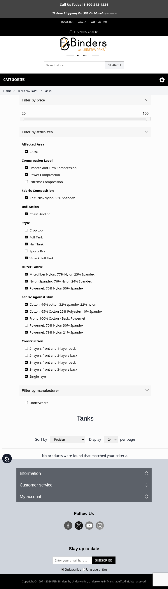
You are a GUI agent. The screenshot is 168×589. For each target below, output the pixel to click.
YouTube (89, 525)
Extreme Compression (46, 182)
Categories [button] (14, 79)
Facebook (68, 525)
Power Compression (45, 175)
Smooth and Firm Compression (53, 168)
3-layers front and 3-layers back (53, 369)
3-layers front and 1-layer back (53, 362)
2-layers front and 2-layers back (53, 355)
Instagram (100, 525)
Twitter (79, 525)
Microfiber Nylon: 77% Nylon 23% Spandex (62, 274)
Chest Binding (40, 214)
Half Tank (37, 244)
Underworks (39, 403)
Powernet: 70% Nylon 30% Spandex (56, 288)
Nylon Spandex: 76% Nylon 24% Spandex (61, 281)
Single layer (38, 376)
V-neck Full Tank (42, 258)
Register (67, 22)
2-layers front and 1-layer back (53, 348)
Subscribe (73, 569)
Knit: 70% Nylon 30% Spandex (52, 198)
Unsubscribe (96, 569)
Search (114, 65)
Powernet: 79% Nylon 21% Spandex (56, 332)
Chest (34, 151)
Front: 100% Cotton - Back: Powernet (57, 318)
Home (7, 91)
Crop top (36, 230)
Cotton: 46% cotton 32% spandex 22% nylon (63, 304)
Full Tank (36, 237)
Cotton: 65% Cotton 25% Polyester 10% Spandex (66, 311)
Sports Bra (37, 251)
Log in (82, 22)
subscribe (103, 560)
